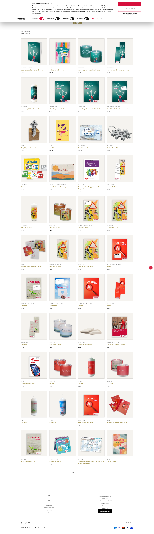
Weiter (81, 472)
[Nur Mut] (62, 129)
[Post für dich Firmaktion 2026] (34, 248)
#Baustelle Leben (113, 187)
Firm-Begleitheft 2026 (85, 267)
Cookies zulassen (130, 4)
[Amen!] (34, 168)
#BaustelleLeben (26, 228)
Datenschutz (105, 508)
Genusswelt (49, 505)
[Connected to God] (62, 443)
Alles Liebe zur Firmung (57, 187)
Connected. (53, 306)
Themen (49, 502)
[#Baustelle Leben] (120, 168)
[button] (151, 268)
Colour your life (112, 461)
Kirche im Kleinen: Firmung (116, 344)
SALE (49, 512)
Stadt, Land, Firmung (85, 148)
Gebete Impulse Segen (57, 70)
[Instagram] (26, 522)
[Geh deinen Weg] (62, 326)
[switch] (57, 18)
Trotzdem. (24, 306)
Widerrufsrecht (105, 503)
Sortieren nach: (25, 31)
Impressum (105, 505)
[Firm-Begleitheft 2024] (34, 443)
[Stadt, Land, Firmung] (91, 129)
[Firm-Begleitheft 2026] (91, 248)
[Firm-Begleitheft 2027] (62, 90)
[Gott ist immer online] (34, 365)
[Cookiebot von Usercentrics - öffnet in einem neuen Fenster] (21, 19)
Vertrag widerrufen (105, 511)
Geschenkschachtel (85, 344)
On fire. (109, 267)
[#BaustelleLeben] (34, 209)
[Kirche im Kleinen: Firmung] (120, 326)
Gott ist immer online (28, 383)
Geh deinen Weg (55, 344)
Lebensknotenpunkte (48, 507)
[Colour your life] (120, 443)
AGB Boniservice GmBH (105, 501)
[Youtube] (29, 522)
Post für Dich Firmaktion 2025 (117, 422)
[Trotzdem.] (34, 287)
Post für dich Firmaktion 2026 (31, 267)
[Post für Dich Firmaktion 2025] (120, 404)
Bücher (49, 498)
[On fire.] (120, 248)
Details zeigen (96, 18)
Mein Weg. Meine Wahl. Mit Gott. (32, 70)
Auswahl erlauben (130, 8)
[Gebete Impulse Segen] (62, 51)
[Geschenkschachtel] (91, 326)
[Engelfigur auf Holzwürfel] (34, 129)
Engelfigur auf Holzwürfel (29, 148)
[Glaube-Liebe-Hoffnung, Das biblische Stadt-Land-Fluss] (91, 443)
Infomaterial (49, 510)
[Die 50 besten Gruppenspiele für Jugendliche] (91, 168)
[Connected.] (62, 287)
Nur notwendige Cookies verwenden (130, 14)
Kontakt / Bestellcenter (105, 496)
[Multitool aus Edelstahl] (120, 129)
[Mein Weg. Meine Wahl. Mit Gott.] (34, 51)
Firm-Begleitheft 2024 (28, 461)
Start (49, 495)
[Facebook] (22, 522)
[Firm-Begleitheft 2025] (91, 404)
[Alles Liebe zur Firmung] (62, 168)
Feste (49, 500)
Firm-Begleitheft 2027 (56, 109)
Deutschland (125, 522)
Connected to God (55, 461)
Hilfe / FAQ (105, 498)
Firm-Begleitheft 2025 (85, 422)
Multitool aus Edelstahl (114, 148)
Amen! (23, 187)
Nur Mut (52, 148)
